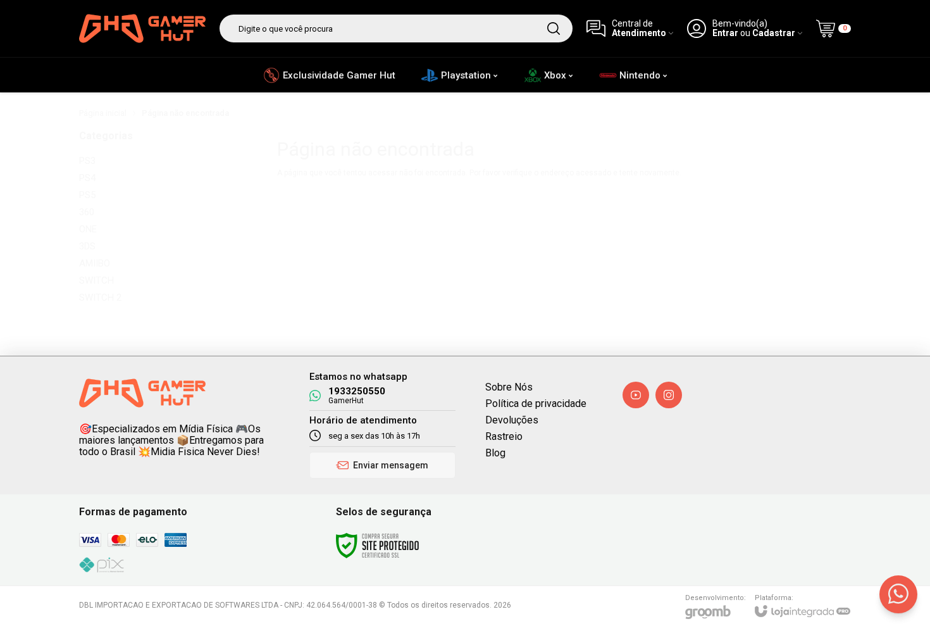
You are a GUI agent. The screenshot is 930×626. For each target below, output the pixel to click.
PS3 (87, 161)
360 (86, 212)
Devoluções (511, 420)
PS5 (87, 195)
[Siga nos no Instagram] (668, 395)
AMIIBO (94, 263)
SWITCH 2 (100, 297)
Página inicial (103, 113)
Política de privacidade (535, 404)
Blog (495, 453)
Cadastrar (773, 33)
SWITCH (96, 280)
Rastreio (504, 436)
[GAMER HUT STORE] (142, 28)
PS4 (87, 178)
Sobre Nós (509, 387)
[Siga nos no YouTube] (636, 395)
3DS (87, 246)
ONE (88, 229)
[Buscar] (553, 28)
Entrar (725, 33)
